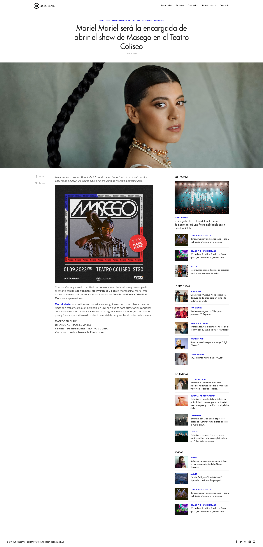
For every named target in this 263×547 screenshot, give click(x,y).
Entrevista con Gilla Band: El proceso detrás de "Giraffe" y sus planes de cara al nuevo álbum (209, 422)
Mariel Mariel (119, 20)
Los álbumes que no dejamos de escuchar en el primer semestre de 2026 (210, 271)
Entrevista (196, 415)
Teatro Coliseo (144, 20)
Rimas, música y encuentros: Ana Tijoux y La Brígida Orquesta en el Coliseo (210, 240)
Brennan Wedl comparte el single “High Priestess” (209, 343)
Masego (131, 20)
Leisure (194, 432)
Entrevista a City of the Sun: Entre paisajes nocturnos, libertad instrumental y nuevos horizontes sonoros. (209, 386)
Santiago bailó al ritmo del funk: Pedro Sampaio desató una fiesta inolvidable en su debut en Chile (200, 225)
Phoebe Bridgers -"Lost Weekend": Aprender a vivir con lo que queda (207, 479)
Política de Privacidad (53, 542)
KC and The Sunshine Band (203, 251)
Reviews (180, 5)
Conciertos (193, 5)
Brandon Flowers (199, 323)
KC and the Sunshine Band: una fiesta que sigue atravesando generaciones (208, 256)
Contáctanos (34, 542)
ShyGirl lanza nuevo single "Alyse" (207, 358)
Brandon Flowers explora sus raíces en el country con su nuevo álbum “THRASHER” (210, 328)
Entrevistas (166, 5)
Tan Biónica (196, 308)
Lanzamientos (209, 5)
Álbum (194, 474)
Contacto (224, 5)
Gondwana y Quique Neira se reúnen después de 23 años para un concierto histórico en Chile (208, 298)
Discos (194, 266)
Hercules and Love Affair (203, 396)
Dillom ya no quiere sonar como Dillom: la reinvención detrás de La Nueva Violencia (209, 464)
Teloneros (159, 20)
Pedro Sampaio (182, 217)
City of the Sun (198, 379)
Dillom (194, 457)
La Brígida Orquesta (201, 235)
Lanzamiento (197, 354)
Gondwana (196, 291)
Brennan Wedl (197, 339)
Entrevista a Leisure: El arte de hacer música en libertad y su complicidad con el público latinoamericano (209, 438)
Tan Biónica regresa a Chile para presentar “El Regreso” (206, 312)
